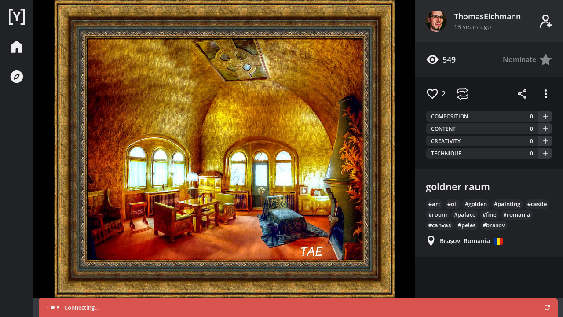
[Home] (17, 17)
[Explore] (17, 76)
